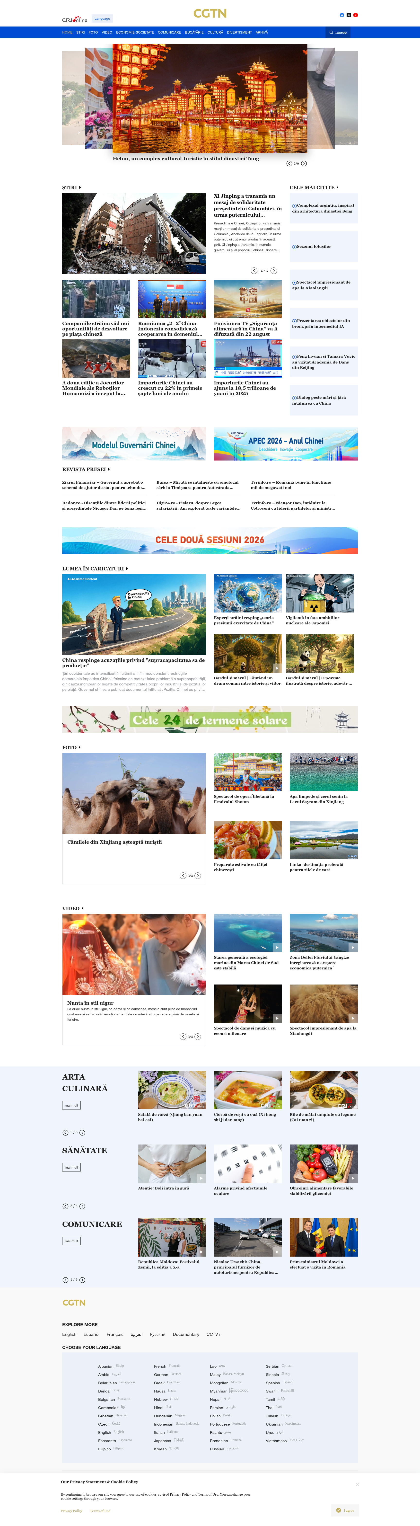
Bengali (109, 1391)
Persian (223, 1407)
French (167, 1366)
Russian (224, 1448)
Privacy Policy (71, 1511)
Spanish (279, 1382)
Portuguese (228, 1424)
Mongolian (226, 1382)
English (69, 1334)
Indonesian (176, 1424)
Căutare (341, 33)
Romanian (226, 1440)
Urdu (274, 1432)
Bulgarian (115, 1399)
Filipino (111, 1448)
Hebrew (166, 1399)
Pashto (220, 1432)
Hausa (165, 1391)
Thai (274, 1407)
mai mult (71, 1105)
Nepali (220, 1399)
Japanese (169, 1440)
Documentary (186, 1334)
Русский (158, 1334)
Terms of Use (100, 1511)
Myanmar (229, 1391)
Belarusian (116, 1382)
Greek (167, 1382)
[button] (254, 270)
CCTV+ (214, 1334)
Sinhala (278, 1374)
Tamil (275, 1399)
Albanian (111, 1366)
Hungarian (169, 1415)
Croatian (112, 1415)
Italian (166, 1432)
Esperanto (115, 1440)
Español (91, 1334)
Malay (227, 1374)
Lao (217, 1366)
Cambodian (111, 1407)
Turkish (278, 1415)
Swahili (280, 1391)
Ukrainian (283, 1424)
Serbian (279, 1366)
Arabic (109, 1374)
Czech (109, 1424)
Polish (221, 1415)
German (168, 1374)
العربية (137, 1334)
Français (115, 1334)
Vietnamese (285, 1440)
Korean (166, 1448)
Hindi (163, 1407)
